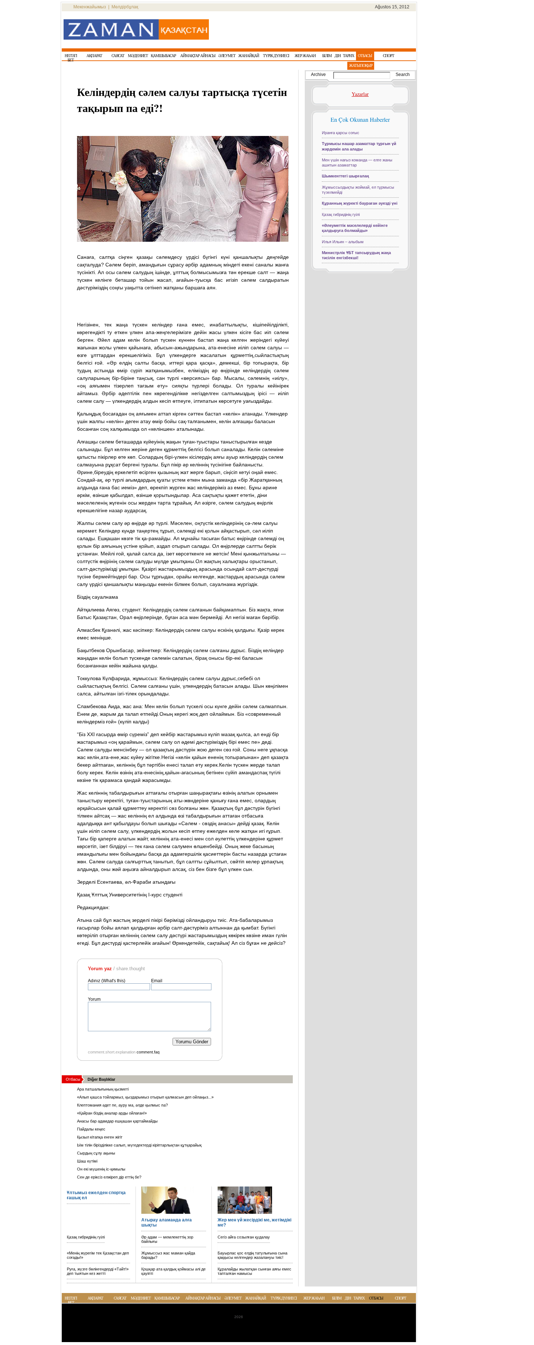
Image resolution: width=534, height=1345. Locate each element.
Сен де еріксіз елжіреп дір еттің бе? (109, 1177)
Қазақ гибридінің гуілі (86, 1237)
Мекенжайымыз (89, 6)
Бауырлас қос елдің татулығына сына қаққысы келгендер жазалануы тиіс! (252, 1255)
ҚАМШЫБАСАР (166, 1298)
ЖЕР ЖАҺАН (313, 1298)
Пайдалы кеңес (91, 1129)
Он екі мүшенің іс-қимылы (101, 1169)
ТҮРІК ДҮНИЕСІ (284, 1298)
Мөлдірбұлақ (125, 6)
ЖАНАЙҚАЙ (255, 1298)
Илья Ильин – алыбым (343, 242)
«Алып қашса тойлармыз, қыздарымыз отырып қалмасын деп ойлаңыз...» (145, 1097)
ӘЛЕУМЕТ (233, 1298)
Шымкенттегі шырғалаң (345, 176)
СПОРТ (400, 1298)
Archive (318, 74)
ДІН (348, 1298)
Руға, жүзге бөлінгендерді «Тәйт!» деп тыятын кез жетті (98, 1271)
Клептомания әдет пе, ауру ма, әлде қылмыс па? (122, 1105)
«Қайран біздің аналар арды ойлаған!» (112, 1113)
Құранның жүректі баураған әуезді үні (359, 203)
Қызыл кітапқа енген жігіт (99, 1137)
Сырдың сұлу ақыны (96, 1153)
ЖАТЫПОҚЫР (360, 65)
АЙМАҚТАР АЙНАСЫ (203, 1298)
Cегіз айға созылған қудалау (244, 1237)
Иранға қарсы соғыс (340, 133)
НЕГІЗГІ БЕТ (71, 1300)
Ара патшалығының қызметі (103, 1089)
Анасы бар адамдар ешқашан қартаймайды (117, 1121)
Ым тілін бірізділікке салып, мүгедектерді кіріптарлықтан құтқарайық (139, 1145)
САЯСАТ (120, 1298)
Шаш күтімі (87, 1161)
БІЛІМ (336, 1298)
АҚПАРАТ (95, 1298)
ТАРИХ (359, 1298)
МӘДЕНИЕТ (141, 1298)
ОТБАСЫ (376, 1298)
